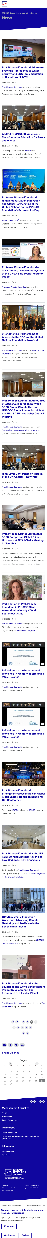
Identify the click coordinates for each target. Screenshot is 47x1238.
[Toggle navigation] (43, 4)
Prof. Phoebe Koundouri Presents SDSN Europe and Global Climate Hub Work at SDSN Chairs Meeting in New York (23, 538)
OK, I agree (9, 1235)
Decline (25, 1235)
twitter (37, 1101)
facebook (31, 1101)
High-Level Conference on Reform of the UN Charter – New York (22, 475)
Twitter (16, 1045)
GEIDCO (32, 810)
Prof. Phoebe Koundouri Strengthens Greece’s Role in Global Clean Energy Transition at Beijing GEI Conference (23, 795)
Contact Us (5, 1185)
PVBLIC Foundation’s (11, 220)
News (7, 17)
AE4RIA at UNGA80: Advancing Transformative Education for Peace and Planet (23, 137)
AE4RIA (28, 150)
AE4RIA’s (15, 810)
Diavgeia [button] (5, 1113)
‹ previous (17, 1022)
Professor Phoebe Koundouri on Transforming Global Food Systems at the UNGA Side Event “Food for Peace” (23, 272)
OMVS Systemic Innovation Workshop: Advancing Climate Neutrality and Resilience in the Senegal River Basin (20, 921)
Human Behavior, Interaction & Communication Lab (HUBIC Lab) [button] (20, 1137)
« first (12, 1022)
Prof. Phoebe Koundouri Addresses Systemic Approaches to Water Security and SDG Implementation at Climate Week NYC (23, 72)
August (24, 1060)
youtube (43, 1101)
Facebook (10, 1045)
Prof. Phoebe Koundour (12, 487)
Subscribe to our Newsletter (9, 1188)
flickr (40, 1101)
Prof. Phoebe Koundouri (12, 87)
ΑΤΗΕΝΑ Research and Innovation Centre (19, 13)
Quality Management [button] (9, 1120)
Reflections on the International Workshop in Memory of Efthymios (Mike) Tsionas (23, 673)
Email (4, 1045)
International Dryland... (26, 630)
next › (23, 1033)
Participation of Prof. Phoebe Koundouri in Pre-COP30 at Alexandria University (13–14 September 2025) (19, 608)
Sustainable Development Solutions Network (21, 430)
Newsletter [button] (6, 1155)
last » (27, 1033)
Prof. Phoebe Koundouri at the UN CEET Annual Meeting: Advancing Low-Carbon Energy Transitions (22, 857)
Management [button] (7, 1116)
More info (9, 1226)
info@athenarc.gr (34, 1185)
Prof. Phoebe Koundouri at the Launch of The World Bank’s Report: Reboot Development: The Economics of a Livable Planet (23, 988)
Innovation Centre (16, 4)
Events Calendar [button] (8, 1151)
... (31, 943)
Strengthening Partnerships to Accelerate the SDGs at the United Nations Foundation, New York (22, 337)
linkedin (34, 1101)
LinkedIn (22, 1045)
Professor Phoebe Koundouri (14, 287)
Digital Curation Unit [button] (9, 1133)
